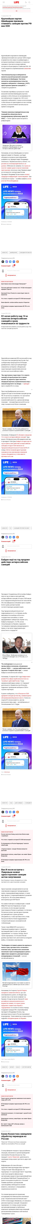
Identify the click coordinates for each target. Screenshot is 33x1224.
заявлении (27, 68)
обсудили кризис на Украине (17, 1041)
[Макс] (6, 261)
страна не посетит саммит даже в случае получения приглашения (15, 168)
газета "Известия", (14, 1180)
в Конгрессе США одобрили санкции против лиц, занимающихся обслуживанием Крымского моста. (16, 696)
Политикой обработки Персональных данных (12, 7)
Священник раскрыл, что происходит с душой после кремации (16, 1137)
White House (7, 772)
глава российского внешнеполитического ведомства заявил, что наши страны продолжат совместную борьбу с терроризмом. (14, 1026)
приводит (26, 384)
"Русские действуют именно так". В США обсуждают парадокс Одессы (16, 288)
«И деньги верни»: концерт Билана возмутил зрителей (14, 849)
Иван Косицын (6, 1084)
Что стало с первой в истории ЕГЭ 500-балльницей (16, 298)
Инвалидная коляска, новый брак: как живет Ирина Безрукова (16, 855)
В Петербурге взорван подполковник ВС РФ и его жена (15, 307)
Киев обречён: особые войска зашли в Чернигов (15, 302)
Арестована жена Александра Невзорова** (13, 284)
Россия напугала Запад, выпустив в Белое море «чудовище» (15, 835)
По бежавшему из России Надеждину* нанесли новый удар (15, 844)
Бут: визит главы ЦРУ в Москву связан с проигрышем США (13, 1147)
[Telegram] (10, 261)
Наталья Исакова (7, 499)
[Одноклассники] (17, 261)
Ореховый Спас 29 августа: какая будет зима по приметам (15, 294)
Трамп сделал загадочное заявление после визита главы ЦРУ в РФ (16, 1122)
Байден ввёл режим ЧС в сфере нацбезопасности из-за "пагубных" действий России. (15, 679)
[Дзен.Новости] (2, 261)
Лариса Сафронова (7, 224)
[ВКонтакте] (13, 261)
